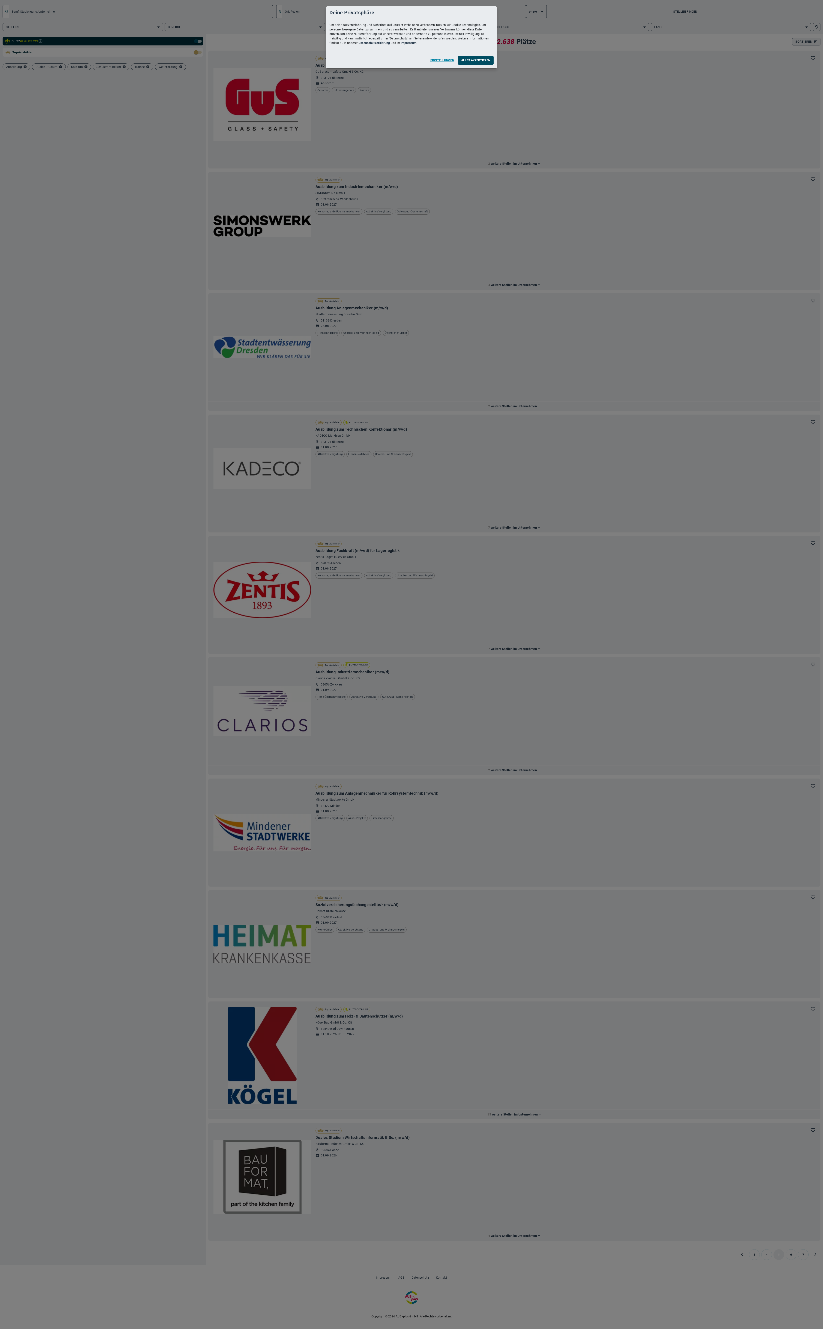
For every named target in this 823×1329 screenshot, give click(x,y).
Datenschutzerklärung (374, 43)
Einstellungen (442, 60)
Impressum (409, 43)
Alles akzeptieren (475, 60)
